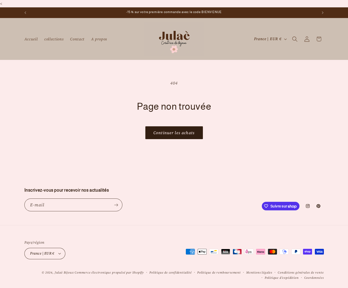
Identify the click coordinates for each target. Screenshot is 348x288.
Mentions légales (259, 272)
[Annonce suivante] (322, 12)
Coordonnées (314, 278)
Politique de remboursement (219, 272)
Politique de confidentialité (170, 272)
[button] (295, 39)
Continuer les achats (174, 133)
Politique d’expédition (282, 278)
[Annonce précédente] (25, 12)
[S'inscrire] (116, 204)
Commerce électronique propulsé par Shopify (109, 272)
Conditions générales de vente (301, 272)
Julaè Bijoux (64, 272)
